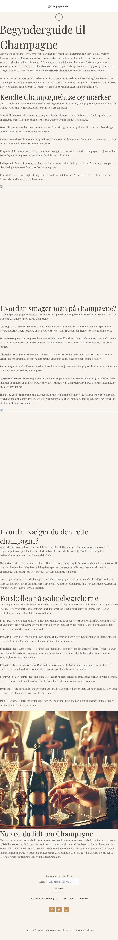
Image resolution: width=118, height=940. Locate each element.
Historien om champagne (43, 898)
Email (43, 881)
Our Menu (67, 898)
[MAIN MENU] (59, 17)
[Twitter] (59, 909)
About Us (83, 898)
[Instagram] (66, 909)
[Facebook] (52, 909)
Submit (59, 888)
